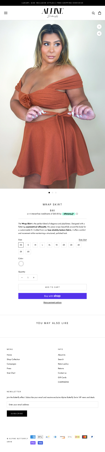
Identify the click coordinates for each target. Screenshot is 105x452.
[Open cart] (99, 13)
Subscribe (17, 414)
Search (61, 359)
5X (21, 251)
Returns (61, 368)
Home (9, 354)
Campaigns (11, 363)
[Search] (93, 13)
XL (49, 244)
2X (64, 244)
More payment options (52, 302)
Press (9, 368)
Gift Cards (62, 377)
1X (57, 244)
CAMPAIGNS (63, 382)
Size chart (83, 239)
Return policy (63, 363)
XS (21, 244)
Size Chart (11, 373)
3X (71, 244)
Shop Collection (13, 359)
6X (28, 251)
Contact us (62, 373)
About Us (61, 354)
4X (79, 244)
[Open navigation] (5, 13)
